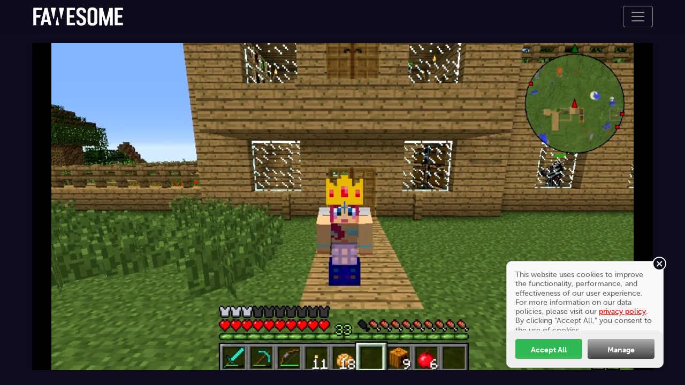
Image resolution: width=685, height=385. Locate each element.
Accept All (549, 350)
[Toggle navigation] (638, 16)
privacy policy (622, 311)
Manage (621, 350)
